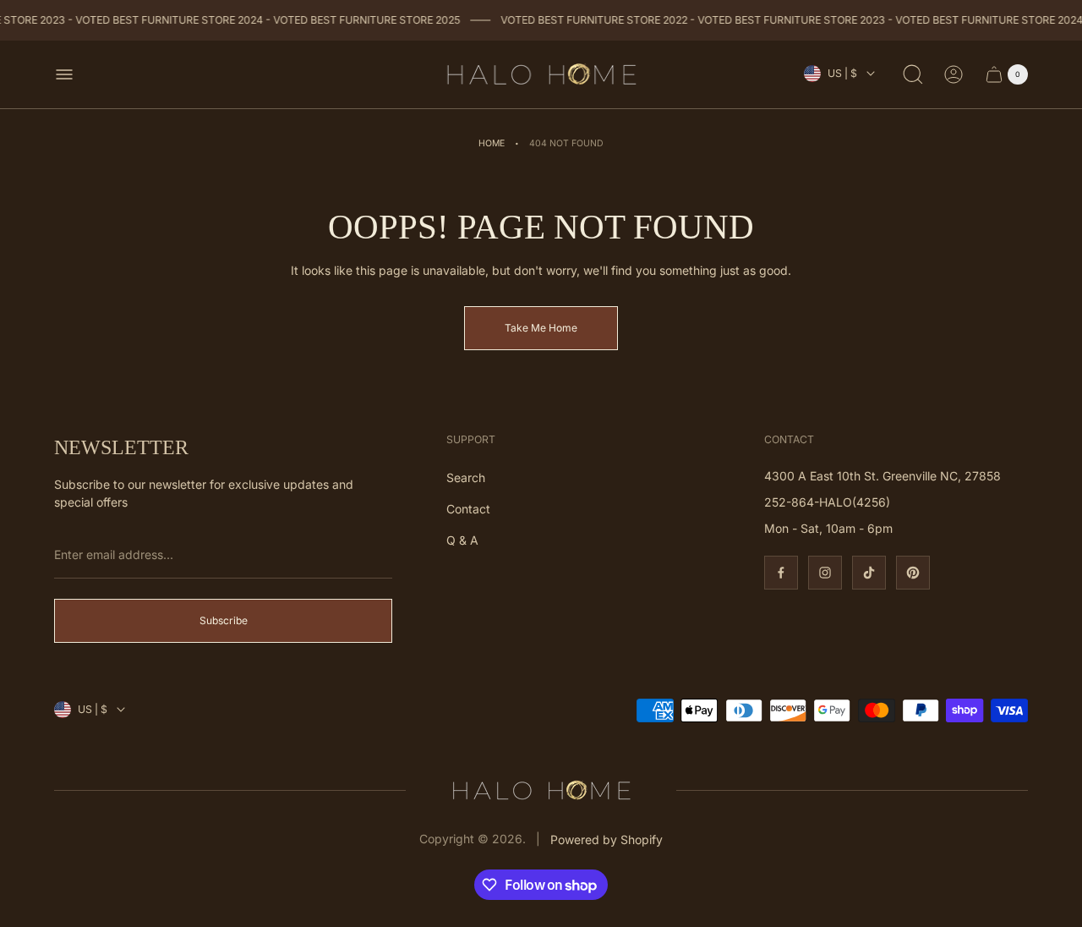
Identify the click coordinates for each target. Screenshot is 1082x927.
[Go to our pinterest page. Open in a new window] (913, 573)
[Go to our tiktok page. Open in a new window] (869, 573)
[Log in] (953, 74)
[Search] (913, 74)
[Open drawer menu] (64, 74)
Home (491, 143)
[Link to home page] (541, 790)
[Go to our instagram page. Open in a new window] (825, 573)
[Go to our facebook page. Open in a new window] (781, 573)
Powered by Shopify (606, 839)
